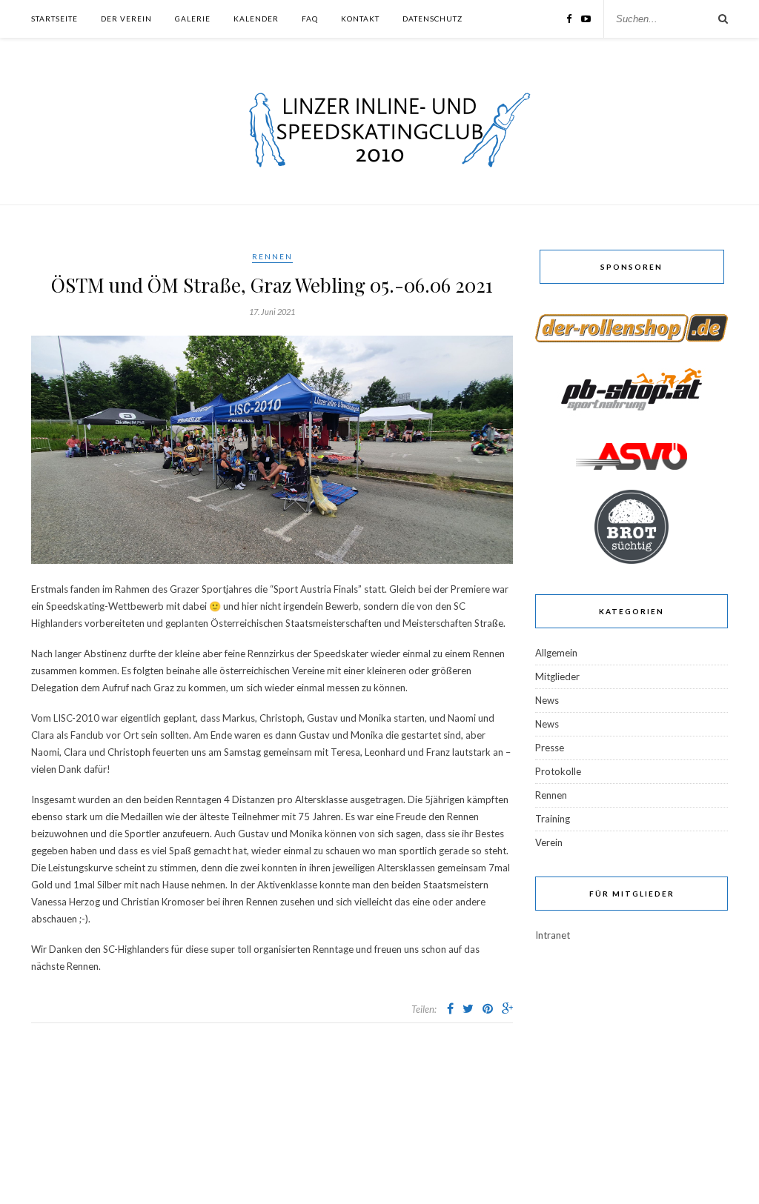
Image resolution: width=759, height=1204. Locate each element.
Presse (549, 748)
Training (552, 819)
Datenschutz (432, 18)
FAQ (310, 18)
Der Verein (126, 18)
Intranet (552, 935)
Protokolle (558, 771)
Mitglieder (557, 676)
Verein (549, 842)
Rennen (272, 256)
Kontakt (360, 18)
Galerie (193, 18)
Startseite (54, 18)
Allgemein (556, 653)
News (547, 700)
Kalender (256, 18)
